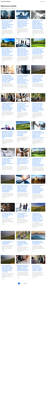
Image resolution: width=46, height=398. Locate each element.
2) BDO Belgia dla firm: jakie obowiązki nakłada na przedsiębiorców (38, 242)
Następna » (25, 283)
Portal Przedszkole (5, 1)
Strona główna (42, 1)
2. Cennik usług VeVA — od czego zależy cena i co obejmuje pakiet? (7, 242)
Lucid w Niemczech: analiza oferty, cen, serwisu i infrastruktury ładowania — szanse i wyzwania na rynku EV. (37, 268)
